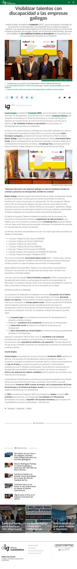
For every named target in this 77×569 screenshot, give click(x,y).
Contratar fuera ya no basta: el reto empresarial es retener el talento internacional (34, 83)
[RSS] (11, 554)
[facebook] (5, 554)
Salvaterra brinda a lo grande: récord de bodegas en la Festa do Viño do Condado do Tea (25, 477)
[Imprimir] (59, 97)
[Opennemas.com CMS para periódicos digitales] (64, 547)
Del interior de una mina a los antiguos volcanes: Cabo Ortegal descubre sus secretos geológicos (25, 456)
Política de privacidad (35, 551)
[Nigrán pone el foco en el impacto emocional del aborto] (9, 496)
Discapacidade (20, 408)
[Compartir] (7, 97)
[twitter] (8, 554)
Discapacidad (11, 408)
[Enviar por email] (69, 97)
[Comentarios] (64, 97)
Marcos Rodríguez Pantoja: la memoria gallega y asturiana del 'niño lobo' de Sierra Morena (25, 467)
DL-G (13, 105)
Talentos (28, 408)
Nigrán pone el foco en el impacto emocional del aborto (24, 497)
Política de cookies (34, 553)
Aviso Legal (32, 548)
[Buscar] (69, 2)
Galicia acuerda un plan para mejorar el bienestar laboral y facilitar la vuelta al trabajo (35, 89)
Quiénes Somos (33, 545)
